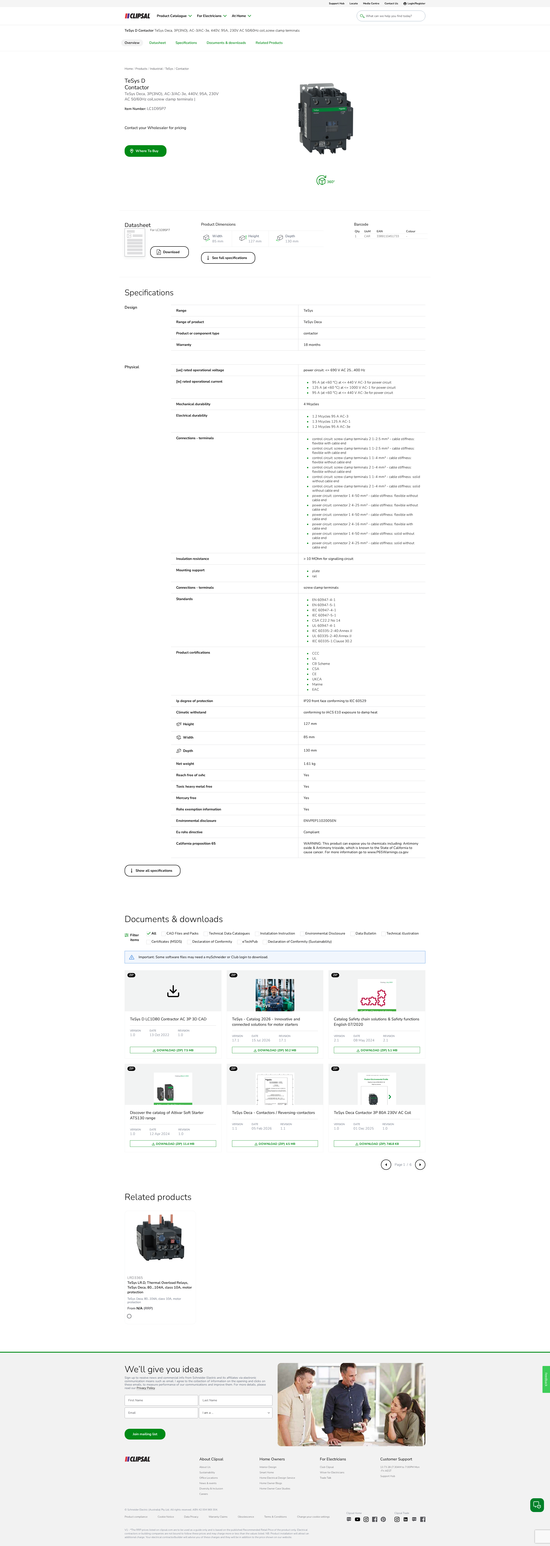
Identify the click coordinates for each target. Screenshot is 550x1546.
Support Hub (387, 1476)
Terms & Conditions (275, 1516)
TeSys (169, 69)
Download (171, 252)
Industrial (156, 69)
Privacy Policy (146, 1388)
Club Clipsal (327, 1467)
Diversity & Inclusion (211, 1488)
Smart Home (267, 1472)
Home (129, 69)
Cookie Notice (166, 1516)
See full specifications (229, 258)
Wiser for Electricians (332, 1472)
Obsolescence (246, 1516)
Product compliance (136, 1516)
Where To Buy (147, 151)
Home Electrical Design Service (277, 1478)
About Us (205, 1467)
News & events (208, 1483)
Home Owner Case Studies (275, 1488)
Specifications (186, 42)
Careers (203, 1494)
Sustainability (207, 1472)
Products (141, 69)
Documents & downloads (226, 42)
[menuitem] (174, 16)
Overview (132, 42)
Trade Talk (325, 1478)
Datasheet (157, 42)
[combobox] (235, 1412)
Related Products (269, 42)
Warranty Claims (218, 1516)
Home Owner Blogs (271, 1483)
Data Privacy (191, 1516)
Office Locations (208, 1478)
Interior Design (268, 1467)
